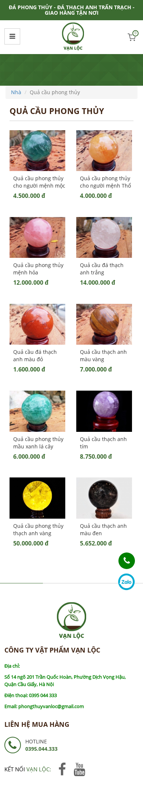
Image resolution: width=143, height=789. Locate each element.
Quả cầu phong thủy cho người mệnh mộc (39, 182)
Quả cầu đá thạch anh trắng (102, 269)
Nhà (16, 92)
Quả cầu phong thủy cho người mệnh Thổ (105, 182)
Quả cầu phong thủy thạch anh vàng (38, 529)
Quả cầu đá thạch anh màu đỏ (35, 355)
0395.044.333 (41, 748)
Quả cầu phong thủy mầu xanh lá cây (38, 443)
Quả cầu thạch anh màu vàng (103, 355)
